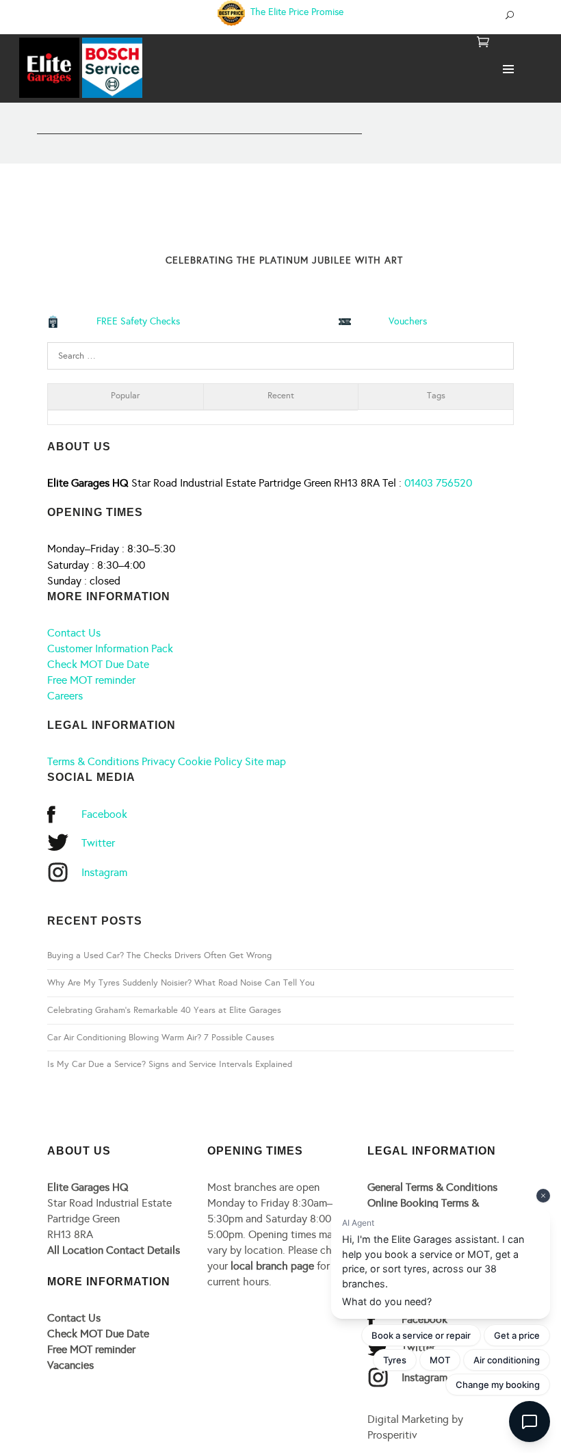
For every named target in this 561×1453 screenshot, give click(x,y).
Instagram (104, 872)
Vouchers (408, 321)
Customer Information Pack (110, 648)
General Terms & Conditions (432, 1187)
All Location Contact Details (113, 1250)
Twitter (98, 842)
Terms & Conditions (93, 761)
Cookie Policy (210, 761)
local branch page (272, 1265)
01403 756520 (438, 482)
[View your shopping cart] (483, 42)
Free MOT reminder (91, 679)
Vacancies (70, 1365)
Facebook (104, 814)
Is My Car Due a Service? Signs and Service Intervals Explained (169, 1064)
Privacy (158, 761)
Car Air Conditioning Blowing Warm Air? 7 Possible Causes (160, 1037)
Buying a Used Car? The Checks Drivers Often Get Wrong (159, 955)
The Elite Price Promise (295, 12)
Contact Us (74, 632)
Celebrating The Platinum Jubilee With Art (284, 260)
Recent (281, 395)
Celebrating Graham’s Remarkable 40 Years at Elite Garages (164, 1010)
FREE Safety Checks (138, 321)
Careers (65, 695)
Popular (125, 395)
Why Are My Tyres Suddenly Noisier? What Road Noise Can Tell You (181, 982)
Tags (436, 395)
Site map (265, 761)
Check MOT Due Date (98, 664)
